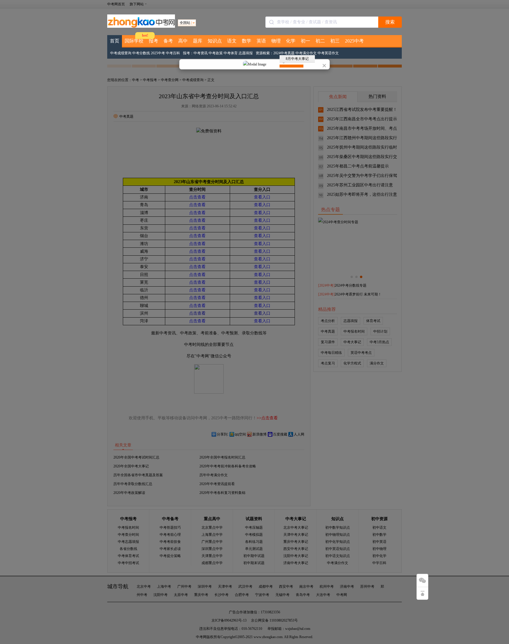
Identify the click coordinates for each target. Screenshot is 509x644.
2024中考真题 (284, 53)
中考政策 (216, 53)
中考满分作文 (306, 53)
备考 (168, 40)
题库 (197, 40)
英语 (261, 40)
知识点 (215, 40)
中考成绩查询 (120, 53)
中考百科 (173, 53)
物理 (276, 40)
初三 (335, 40)
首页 (114, 40)
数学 (246, 40)
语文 (232, 40)
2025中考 (354, 40)
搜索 (390, 21)
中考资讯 (201, 53)
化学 (290, 40)
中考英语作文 (328, 53)
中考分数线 (141, 53)
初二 (320, 40)
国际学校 (134, 40)
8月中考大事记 (297, 59)
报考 (153, 40)
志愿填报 (246, 53)
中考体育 (231, 53)
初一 (305, 40)
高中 (183, 40)
